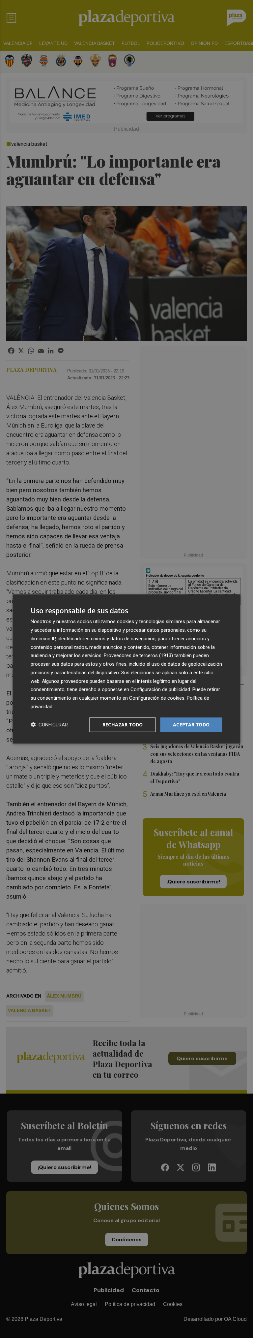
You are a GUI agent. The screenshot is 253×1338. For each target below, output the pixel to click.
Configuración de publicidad (160, 689)
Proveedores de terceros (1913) (138, 655)
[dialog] (126, 669)
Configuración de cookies (156, 698)
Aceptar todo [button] (191, 724)
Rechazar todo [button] (122, 724)
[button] (49, 724)
